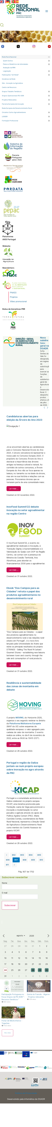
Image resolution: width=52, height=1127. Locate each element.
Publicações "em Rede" (10, 75)
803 (22, 855)
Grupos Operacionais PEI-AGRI (13, 96)
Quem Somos (8, 61)
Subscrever (10, 905)
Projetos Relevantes (9, 100)
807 (16, 860)
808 (24, 860)
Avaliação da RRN (9, 68)
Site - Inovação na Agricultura (12, 83)
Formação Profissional (10, 121)
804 (31, 855)
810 (41, 860)
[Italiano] (11, 1)
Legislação (7, 71)
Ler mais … (13, 488)
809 (33, 860)
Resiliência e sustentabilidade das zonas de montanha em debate (24, 686)
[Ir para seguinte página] (14, 864)
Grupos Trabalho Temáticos (12, 91)
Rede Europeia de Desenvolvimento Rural (17, 108)
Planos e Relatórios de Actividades (15, 64)
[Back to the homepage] (22, 11)
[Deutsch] (7, 1)
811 (7, 865)
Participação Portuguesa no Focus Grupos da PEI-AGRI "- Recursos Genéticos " (13, 996)
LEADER (4, 116)
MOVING (19, 717)
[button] (46, 11)
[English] (1, 1)
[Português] (14, 1)
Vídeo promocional (18, 301)
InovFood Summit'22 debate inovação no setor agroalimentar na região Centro (26, 510)
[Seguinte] (47, 408)
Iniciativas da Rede (8, 79)
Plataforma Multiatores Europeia (25, 723)
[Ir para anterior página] (6, 855)
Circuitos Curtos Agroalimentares (14, 112)
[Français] (4, 1)
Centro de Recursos (9, 87)
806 (8, 860)
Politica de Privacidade (26, 1093)
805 (39, 855)
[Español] (17, 1)
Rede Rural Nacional (9, 57)
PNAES (13, 292)
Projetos (14, 297)
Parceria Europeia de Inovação (13, 104)
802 (13, 855)
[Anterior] (44, 408)
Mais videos (7, 1032)
